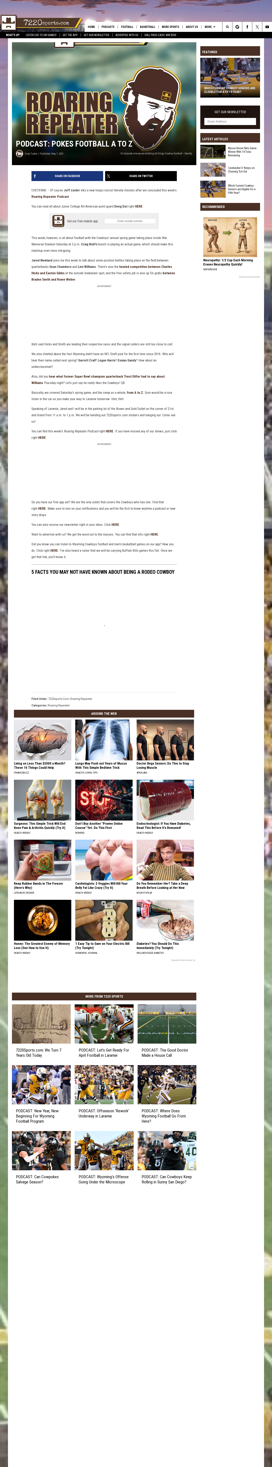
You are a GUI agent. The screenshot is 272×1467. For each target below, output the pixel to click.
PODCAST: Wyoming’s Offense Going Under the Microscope (104, 1179)
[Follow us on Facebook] (247, 27)
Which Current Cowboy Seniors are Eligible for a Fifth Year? (229, 90)
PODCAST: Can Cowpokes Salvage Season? (37, 1179)
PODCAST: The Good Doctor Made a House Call (165, 1053)
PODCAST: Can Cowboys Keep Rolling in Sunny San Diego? (167, 1179)
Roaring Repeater (81, 698)
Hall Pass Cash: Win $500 (160, 35)
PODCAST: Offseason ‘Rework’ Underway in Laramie (104, 1113)
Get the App (70, 35)
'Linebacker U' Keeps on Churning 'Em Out (241, 169)
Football (127, 26)
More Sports (170, 26)
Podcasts (108, 26)
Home (91, 26)
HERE (109, 431)
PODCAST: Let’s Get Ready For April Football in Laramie (104, 1053)
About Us (192, 26)
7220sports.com (58, 698)
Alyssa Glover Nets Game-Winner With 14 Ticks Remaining (242, 152)
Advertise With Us (126, 35)
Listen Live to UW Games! (41, 35)
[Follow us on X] (257, 27)
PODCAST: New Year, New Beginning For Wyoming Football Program (37, 1116)
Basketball (147, 26)
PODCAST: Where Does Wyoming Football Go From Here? (164, 1116)
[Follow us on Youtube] (267, 27)
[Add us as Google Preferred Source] (237, 27)
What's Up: (13, 35)
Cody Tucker (31, 153)
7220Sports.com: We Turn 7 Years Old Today (38, 1053)
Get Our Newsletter (96, 35)
